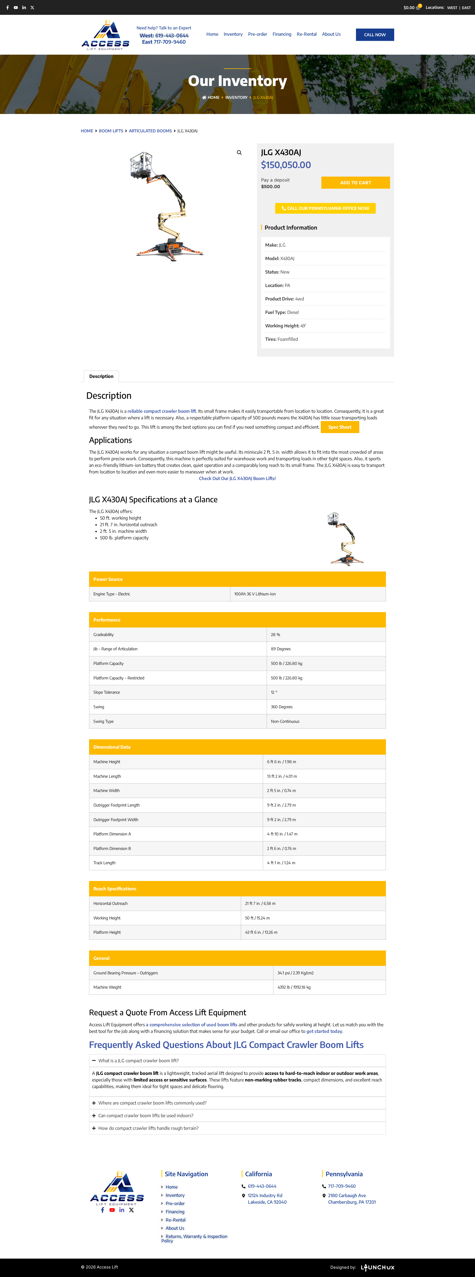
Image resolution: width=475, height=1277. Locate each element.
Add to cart (355, 182)
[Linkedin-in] (24, 7)
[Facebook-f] (7, 7)
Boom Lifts (111, 130)
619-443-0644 (172, 35)
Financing (282, 34)
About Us (331, 34)
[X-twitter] (32, 7)
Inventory (233, 34)
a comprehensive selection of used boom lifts (192, 1024)
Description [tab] (101, 376)
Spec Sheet (340, 427)
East (466, 7)
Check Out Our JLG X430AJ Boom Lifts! (237, 478)
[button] (239, 153)
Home (212, 34)
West (452, 7)
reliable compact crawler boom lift (162, 411)
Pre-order (257, 34)
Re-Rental (307, 34)
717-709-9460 (170, 41)
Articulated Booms (150, 130)
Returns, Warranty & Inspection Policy (194, 1238)
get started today (324, 1031)
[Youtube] (16, 7)
